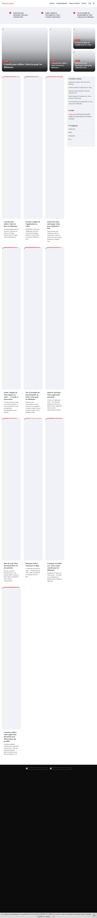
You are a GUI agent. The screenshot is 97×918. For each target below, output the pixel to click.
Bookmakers (62, 3)
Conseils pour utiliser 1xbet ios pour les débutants (59, 65)
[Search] (93, 3)
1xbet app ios (73, 114)
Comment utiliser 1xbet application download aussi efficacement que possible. (10, 736)
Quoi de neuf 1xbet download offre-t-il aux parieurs (11, 565)
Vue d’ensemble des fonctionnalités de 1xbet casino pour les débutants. (85, 15)
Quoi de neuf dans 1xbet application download (54, 395)
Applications (74, 3)
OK (54, 916)
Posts (84, 3)
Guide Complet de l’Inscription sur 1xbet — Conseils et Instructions (53, 15)
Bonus (52, 3)
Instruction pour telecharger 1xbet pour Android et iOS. (20, 15)
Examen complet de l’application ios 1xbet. (33, 224)
